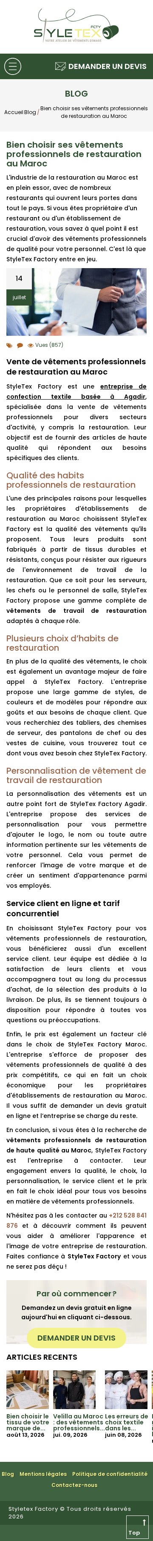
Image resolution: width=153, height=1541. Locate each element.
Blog (8, 1474)
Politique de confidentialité (109, 1474)
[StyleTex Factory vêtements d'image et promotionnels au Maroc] (76, 41)
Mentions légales (43, 1474)
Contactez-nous (74, 1485)
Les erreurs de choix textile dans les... (126, 1422)
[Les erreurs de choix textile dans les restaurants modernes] (126, 1389)
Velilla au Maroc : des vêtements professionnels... (79, 1422)
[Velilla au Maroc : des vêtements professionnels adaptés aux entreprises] (74, 1389)
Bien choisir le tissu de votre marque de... (27, 1422)
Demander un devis (76, 1337)
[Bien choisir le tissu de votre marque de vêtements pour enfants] (27, 1389)
